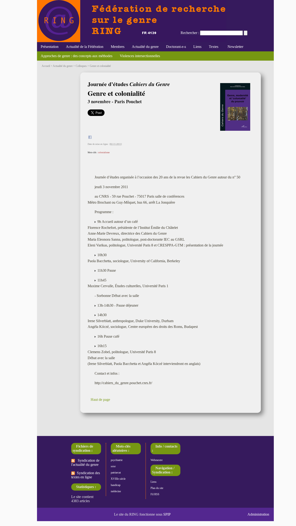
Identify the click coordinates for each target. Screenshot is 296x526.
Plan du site (157, 488)
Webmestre (157, 460)
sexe (113, 466)
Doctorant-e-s (176, 47)
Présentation (50, 47)
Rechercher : (190, 33)
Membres (117, 47)
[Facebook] (90, 138)
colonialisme (104, 152)
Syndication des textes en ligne (85, 475)
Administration (258, 514)
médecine (116, 491)
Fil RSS (155, 494)
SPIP (167, 514)
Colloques (81, 66)
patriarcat (116, 472)
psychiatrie (117, 460)
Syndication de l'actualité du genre (85, 462)
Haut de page (100, 400)
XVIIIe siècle (118, 478)
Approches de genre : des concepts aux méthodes (76, 56)
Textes (213, 47)
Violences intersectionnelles (140, 56)
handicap (115, 485)
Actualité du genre (145, 47)
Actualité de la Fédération (84, 47)
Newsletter (234, 47)
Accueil (46, 66)
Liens (197, 47)
